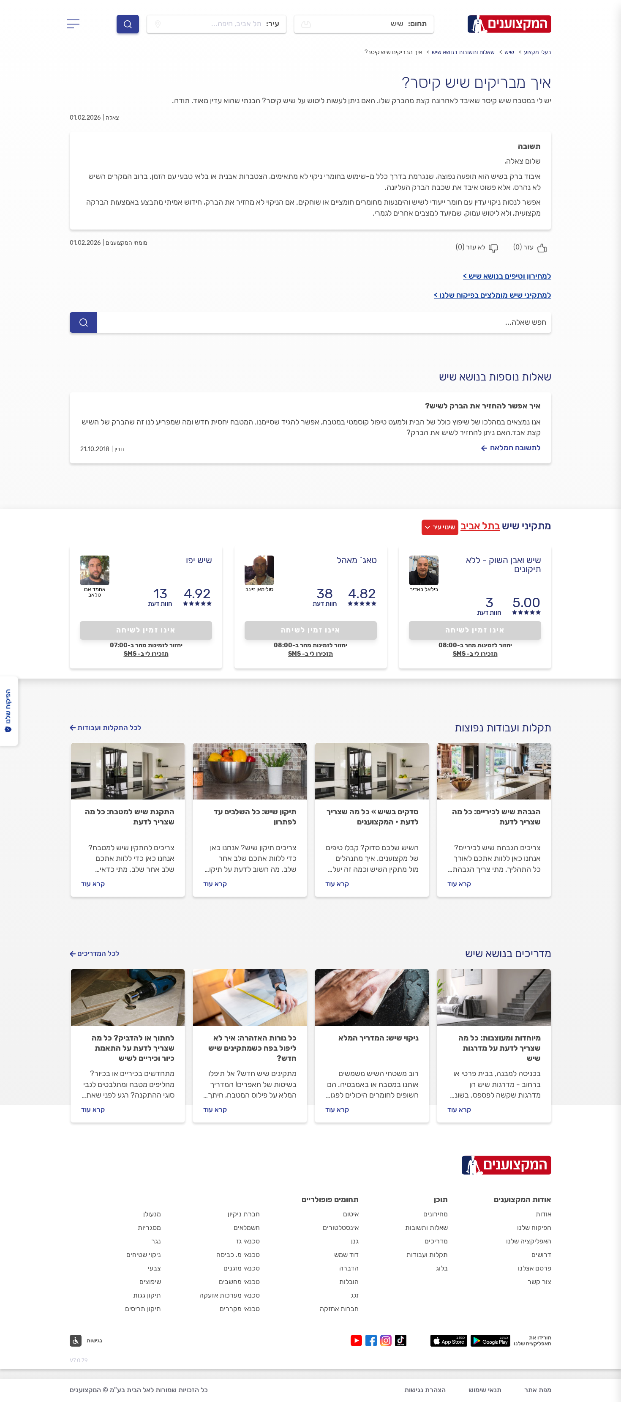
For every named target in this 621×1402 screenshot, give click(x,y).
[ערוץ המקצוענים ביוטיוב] (358, 1340)
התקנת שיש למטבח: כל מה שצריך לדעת (129, 817)
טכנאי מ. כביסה (238, 1255)
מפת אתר (537, 1390)
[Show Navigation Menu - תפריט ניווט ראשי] (76, 24)
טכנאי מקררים (240, 1309)
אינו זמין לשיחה (475, 630)
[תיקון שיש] (250, 775)
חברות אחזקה (339, 1309)
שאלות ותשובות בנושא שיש (463, 52)
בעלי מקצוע (537, 52)
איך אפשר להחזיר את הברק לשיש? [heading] (483, 406)
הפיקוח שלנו (534, 1228)
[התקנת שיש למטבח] (128, 775)
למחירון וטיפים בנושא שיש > (507, 276)
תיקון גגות (147, 1295)
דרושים (541, 1255)
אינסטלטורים (341, 1228)
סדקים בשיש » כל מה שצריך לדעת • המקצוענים (373, 817)
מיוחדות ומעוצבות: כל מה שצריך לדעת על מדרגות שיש (499, 1048)
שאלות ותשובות (426, 1228)
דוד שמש (346, 1255)
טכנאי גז (248, 1241)
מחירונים (435, 1214)
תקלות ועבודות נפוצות (503, 727)
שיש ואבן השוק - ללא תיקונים (503, 564)
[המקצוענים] (509, 24)
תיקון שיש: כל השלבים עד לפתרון (255, 817)
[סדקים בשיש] (372, 775)
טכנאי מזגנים (241, 1268)
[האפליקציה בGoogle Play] (491, 1341)
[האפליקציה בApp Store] (448, 1341)
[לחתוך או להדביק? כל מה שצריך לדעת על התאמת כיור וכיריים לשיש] (128, 1001)
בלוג (442, 1268)
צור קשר (539, 1282)
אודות (543, 1214)
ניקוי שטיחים (143, 1255)
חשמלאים (247, 1228)
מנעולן (152, 1214)
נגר (156, 1241)
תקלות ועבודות (427, 1255)
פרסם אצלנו (534, 1268)
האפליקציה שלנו (528, 1241)
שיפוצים (150, 1282)
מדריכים (436, 1241)
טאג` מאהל (357, 560)
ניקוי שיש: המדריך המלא (378, 1038)
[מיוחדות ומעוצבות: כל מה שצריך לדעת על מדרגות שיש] (494, 1001)
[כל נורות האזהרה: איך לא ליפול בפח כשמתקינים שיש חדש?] (250, 1001)
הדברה (349, 1268)
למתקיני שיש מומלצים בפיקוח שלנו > (492, 295)
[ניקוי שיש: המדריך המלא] (372, 1001)
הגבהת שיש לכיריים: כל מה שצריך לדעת (496, 817)
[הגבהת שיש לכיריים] (494, 775)
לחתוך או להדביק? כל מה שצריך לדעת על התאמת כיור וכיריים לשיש (133, 1048)
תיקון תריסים (143, 1309)
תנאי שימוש (484, 1390)
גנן (355, 1241)
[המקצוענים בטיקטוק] (400, 1340)
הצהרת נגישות (425, 1390)
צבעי (154, 1268)
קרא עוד (459, 884)
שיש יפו (199, 560)
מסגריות (149, 1228)
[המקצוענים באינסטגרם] (387, 1340)
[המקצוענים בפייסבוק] (372, 1340)
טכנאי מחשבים (239, 1282)
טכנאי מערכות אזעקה (229, 1295)
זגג (355, 1295)
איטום (351, 1214)
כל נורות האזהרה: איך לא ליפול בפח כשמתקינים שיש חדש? (252, 1048)
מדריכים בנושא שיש (508, 953)
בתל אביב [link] (480, 526)
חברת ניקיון (244, 1214)
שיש (509, 52)
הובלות (349, 1282)
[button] (86, 1341)
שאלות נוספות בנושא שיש (495, 376)
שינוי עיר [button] (444, 527)
